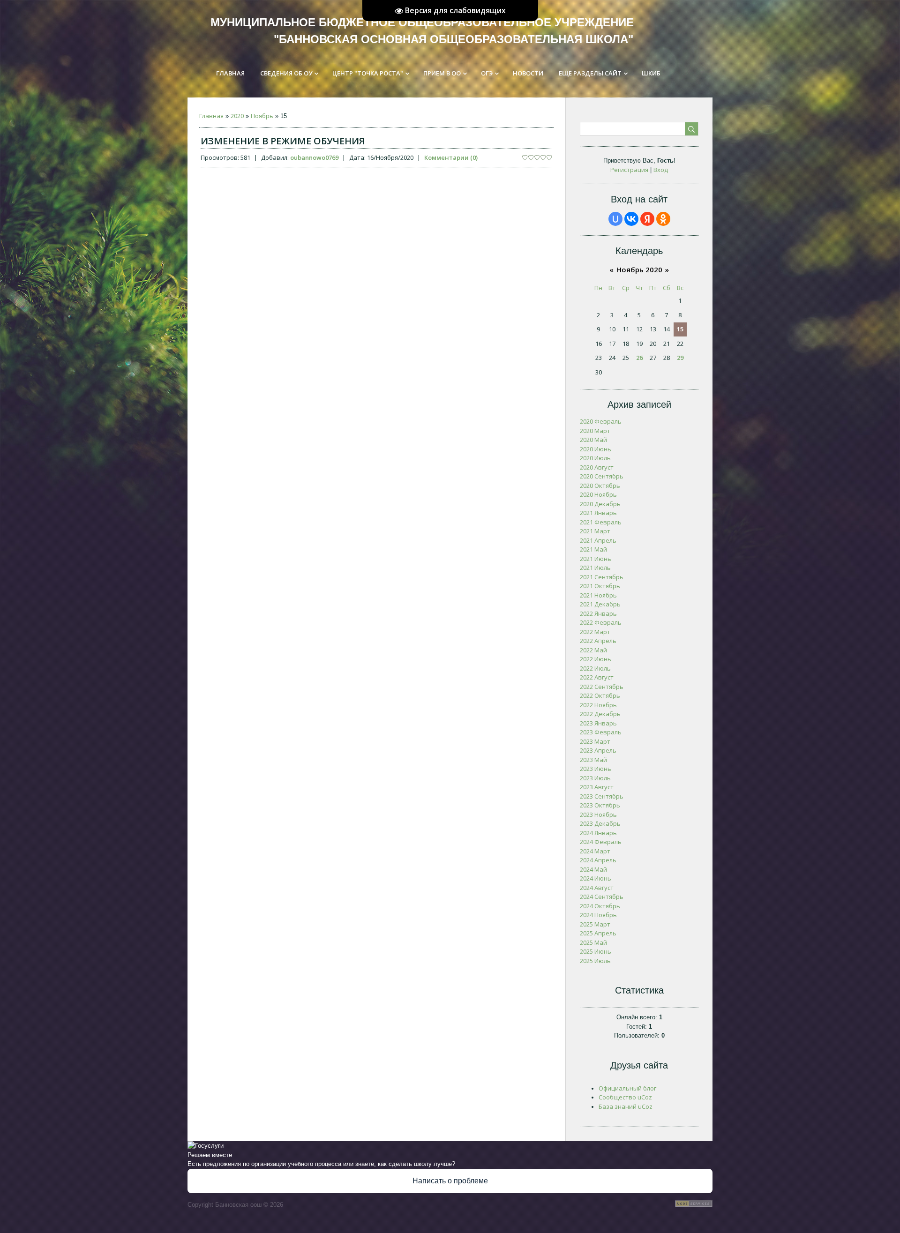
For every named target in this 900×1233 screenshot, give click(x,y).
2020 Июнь (595, 449)
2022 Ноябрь (598, 705)
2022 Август (597, 677)
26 (639, 357)
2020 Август (597, 467)
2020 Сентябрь (601, 476)
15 (680, 329)
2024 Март (595, 851)
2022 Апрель (598, 640)
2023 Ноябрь (598, 814)
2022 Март (595, 632)
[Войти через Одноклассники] (663, 219)
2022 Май (593, 650)
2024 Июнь (595, 878)
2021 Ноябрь (598, 595)
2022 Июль (595, 668)
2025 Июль (595, 961)
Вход (660, 169)
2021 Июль (595, 567)
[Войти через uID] (615, 219)
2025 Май (593, 942)
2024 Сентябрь (601, 896)
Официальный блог (627, 1088)
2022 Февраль (601, 622)
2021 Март (595, 531)
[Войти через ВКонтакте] (631, 219)
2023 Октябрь (600, 805)
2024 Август (597, 887)
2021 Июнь (595, 558)
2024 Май (593, 869)
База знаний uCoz (625, 1106)
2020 (237, 116)
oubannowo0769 (314, 157)
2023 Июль (595, 778)
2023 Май (593, 759)
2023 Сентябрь (601, 796)
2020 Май (593, 439)
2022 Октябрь (600, 695)
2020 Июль (595, 458)
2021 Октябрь (600, 586)
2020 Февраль (601, 421)
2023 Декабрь (600, 823)
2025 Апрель (598, 933)
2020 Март (595, 430)
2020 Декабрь (600, 504)
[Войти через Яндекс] (647, 219)
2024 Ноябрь (598, 915)
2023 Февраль (601, 732)
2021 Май (593, 549)
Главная (211, 116)
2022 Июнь (595, 659)
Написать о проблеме (450, 1181)
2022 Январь (598, 613)
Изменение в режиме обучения (283, 141)
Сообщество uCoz (625, 1097)
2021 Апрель (598, 540)
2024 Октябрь (600, 906)
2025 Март (595, 924)
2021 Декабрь (600, 604)
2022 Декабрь (600, 714)
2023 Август (597, 787)
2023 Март (595, 741)
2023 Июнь (595, 768)
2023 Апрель (598, 750)
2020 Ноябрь (598, 494)
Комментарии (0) (451, 157)
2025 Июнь (595, 951)
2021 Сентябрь (601, 577)
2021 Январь (598, 512)
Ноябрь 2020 (639, 269)
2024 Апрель (598, 860)
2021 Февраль (601, 522)
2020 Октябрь (600, 485)
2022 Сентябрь (601, 686)
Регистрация (629, 169)
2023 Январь (598, 723)
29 (680, 357)
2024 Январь (598, 833)
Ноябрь (262, 116)
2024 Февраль (601, 841)
